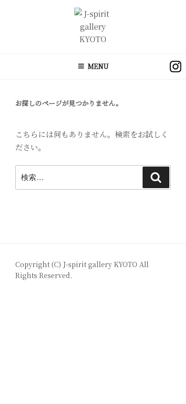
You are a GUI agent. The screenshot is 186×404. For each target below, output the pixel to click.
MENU (98, 66)
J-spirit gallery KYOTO (101, 264)
